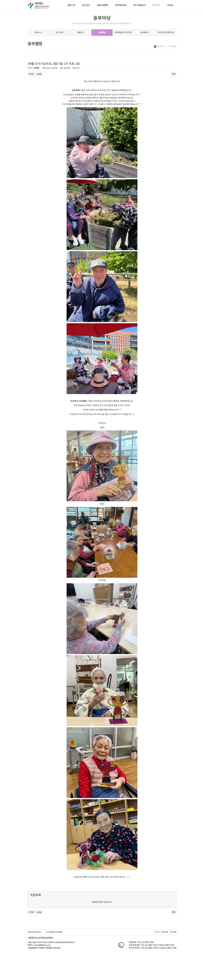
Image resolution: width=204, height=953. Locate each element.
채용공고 (80, 32)
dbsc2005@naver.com (42, 945)
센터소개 (71, 5)
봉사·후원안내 (139, 5)
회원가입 (164, 932)
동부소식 (38, 32)
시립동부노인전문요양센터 (40, 938)
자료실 (170, 5)
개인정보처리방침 (34, 932)
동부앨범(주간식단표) (123, 32)
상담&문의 (144, 32)
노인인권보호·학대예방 (54, 932)
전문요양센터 (102, 5)
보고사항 (59, 32)
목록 (173, 74)
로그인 (157, 932)
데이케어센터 (120, 5)
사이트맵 (173, 932)
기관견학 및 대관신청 (165, 32)
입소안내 (86, 5)
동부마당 (156, 5)
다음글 (39, 74)
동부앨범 (102, 32)
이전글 (31, 74)
